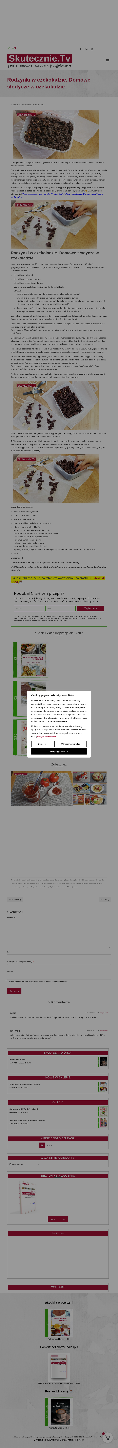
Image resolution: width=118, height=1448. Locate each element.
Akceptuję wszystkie (59, 751)
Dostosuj (42, 744)
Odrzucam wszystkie (70, 744)
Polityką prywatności (46, 736)
